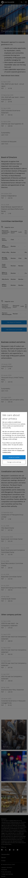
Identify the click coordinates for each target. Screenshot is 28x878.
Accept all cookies (14, 457)
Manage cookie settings (14, 462)
